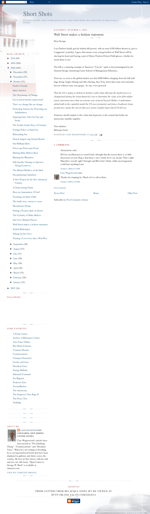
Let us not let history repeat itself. (28, 99)
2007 (13, 288)
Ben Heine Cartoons (22, 345)
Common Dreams (21, 349)
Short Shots (37, 13)
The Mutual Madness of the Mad (28, 170)
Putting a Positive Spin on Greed (28, 210)
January (17, 282)
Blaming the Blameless (23, 157)
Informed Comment (22, 374)
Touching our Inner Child (24, 196)
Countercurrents (20, 353)
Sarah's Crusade (20, 85)
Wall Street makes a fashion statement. (30, 224)
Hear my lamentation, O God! (26, 191)
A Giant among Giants (23, 187)
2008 (13, 67)
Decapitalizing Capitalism (24, 174)
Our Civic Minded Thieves (25, 219)
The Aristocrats (20, 390)
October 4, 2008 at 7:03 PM (70, 182)
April (16, 267)
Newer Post (59, 193)
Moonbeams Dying (21, 205)
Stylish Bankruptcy (21, 229)
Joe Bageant (18, 378)
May (15, 263)
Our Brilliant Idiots (21, 143)
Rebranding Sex (20, 134)
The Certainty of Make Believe (27, 215)
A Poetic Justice (20, 333)
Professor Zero (19, 382)
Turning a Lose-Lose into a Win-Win (30, 238)
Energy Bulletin (20, 370)
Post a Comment (60, 188)
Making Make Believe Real (25, 152)
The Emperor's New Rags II (26, 394)
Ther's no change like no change (28, 104)
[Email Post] (100, 134)
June (15, 258)
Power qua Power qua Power (26, 148)
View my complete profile (21, 472)
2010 (13, 58)
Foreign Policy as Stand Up (25, 129)
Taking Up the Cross (22, 233)
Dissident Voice (20, 366)
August (17, 248)
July (15, 253)
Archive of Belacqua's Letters (26, 337)
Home (96, 193)
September (18, 244)
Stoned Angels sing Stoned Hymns (29, 138)
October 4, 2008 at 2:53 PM (70, 168)
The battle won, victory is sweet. (27, 201)
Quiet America (19, 90)
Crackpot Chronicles (22, 357)
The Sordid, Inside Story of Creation (29, 124)
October (17, 81)
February (17, 277)
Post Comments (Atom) (77, 199)
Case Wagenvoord (68, 172)
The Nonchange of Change (25, 94)
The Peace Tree (20, 398)
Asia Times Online (21, 341)
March (16, 272)
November (18, 76)
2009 (13, 63)
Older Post (132, 193)
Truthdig (17, 402)
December (18, 72)
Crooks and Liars (21, 361)
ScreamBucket (19, 386)
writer (95, 85)
